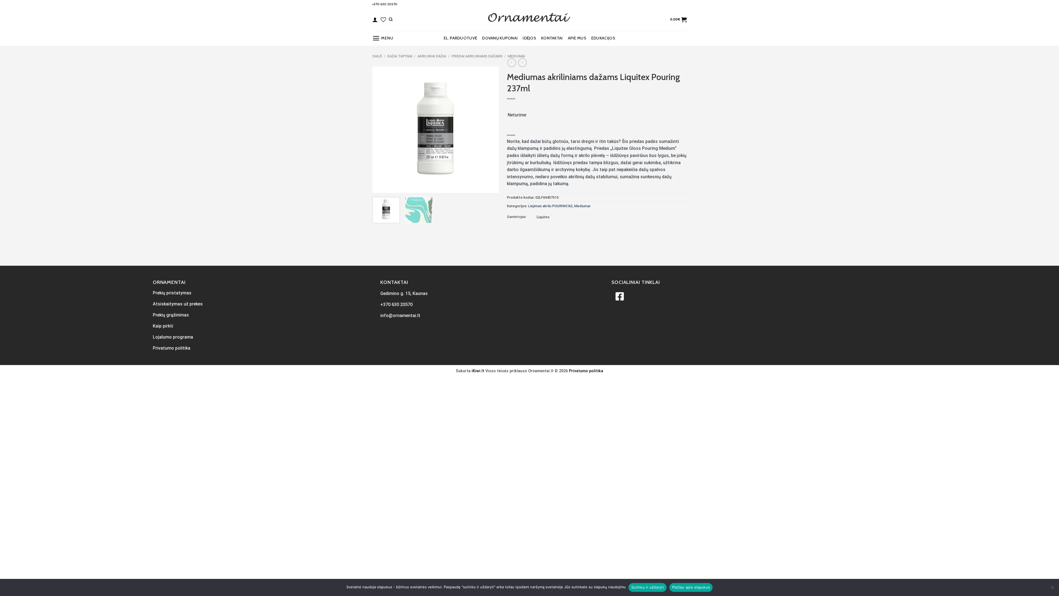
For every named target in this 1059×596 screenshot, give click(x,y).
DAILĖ (377, 56)
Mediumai (516, 56)
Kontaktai (552, 38)
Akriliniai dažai (432, 56)
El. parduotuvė (460, 38)
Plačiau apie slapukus (691, 587)
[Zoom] (379, 186)
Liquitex (543, 217)
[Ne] (1052, 589)
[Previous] (382, 129)
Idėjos (529, 38)
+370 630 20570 (384, 4)
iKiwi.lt (478, 371)
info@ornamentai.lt (400, 315)
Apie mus (577, 38)
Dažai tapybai (400, 56)
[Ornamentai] (529, 19)
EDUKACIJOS (603, 38)
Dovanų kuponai (500, 38)
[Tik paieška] (390, 19)
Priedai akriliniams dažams (476, 56)
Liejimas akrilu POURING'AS (550, 206)
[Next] (489, 129)
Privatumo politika (586, 371)
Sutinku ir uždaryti (647, 587)
